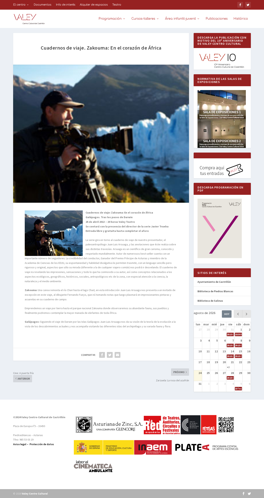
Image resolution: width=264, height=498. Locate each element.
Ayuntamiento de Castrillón (214, 282)
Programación (110, 18)
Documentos (42, 4)
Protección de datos (42, 444)
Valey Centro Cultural (35, 493)
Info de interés (65, 4)
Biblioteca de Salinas (210, 300)
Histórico (240, 18)
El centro (19, 4)
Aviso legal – (21, 444)
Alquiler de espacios (94, 4)
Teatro (116, 4)
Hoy (226, 314)
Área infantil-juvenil (180, 18)
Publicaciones (217, 18)
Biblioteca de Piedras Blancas (215, 291)
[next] (246, 314)
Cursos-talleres (143, 18)
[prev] (238, 314)
